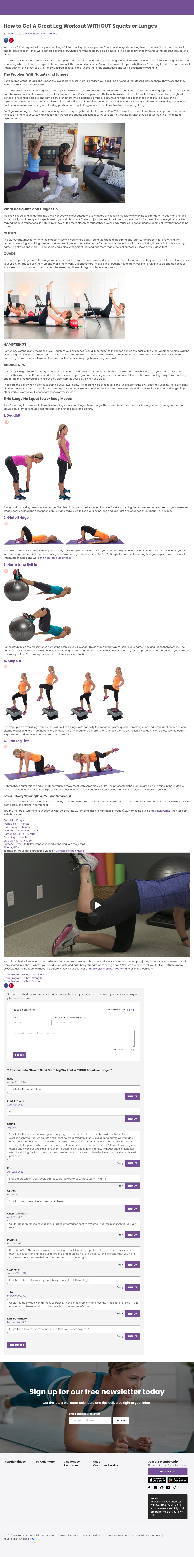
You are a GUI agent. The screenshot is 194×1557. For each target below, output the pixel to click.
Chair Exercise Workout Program (105, 968)
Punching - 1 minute (16, 837)
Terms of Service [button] (68, 1535)
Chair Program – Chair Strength (23, 978)
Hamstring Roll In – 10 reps (19, 834)
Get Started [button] (168, 1471)
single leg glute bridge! (57, 558)
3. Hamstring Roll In (20, 564)
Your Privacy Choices (16, 1539)
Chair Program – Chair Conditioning (25, 974)
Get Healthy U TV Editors (42, 33)
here (27, 998)
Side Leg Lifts (11, 847)
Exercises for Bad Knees (70, 851)
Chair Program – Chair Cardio (22, 981)
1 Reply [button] (119, 1163)
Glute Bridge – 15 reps (17, 827)
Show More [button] (17, 1345)
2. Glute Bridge (16, 517)
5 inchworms (162, 810)
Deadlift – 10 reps (14, 820)
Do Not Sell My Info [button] (116, 1535)
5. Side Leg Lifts (17, 740)
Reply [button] (132, 1096)
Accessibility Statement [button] (146, 1535)
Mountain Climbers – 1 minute (22, 830)
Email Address (70, 1017)
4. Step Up (12, 660)
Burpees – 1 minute (15, 844)
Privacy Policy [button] (91, 1535)
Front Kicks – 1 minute (16, 823)
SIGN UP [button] (121, 1420)
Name (16, 1017)
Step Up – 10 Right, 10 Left (18, 840)
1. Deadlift (12, 415)
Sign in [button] (131, 1010)
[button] (6, 40)
